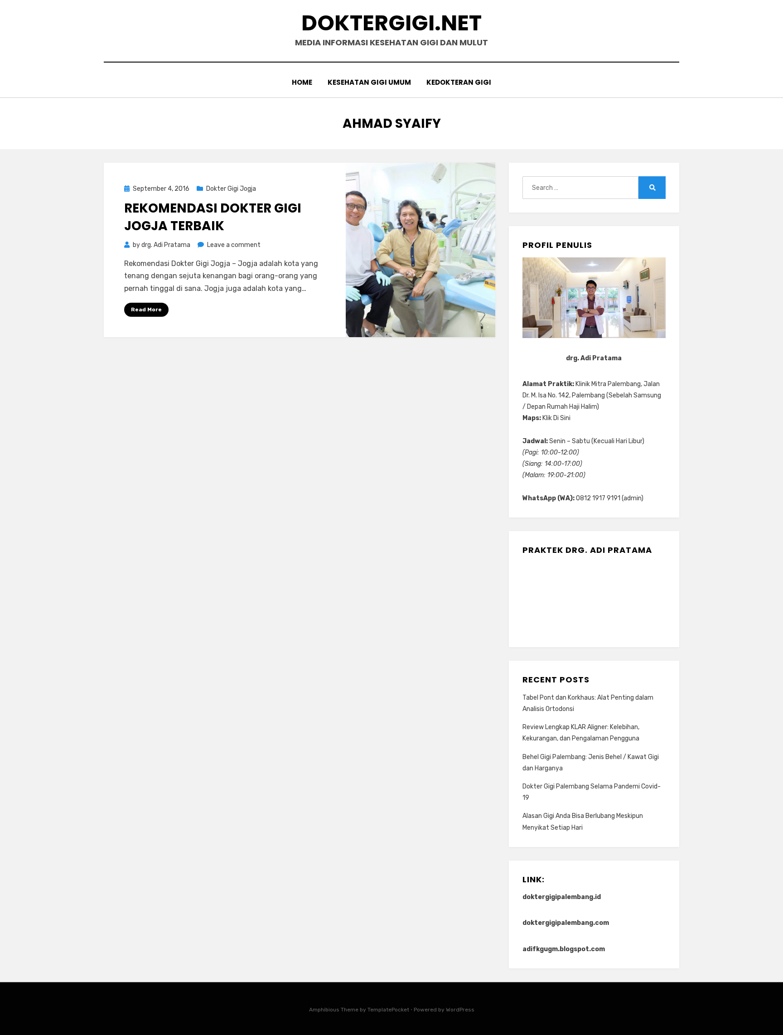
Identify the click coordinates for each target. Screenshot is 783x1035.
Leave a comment (234, 245)
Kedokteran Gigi (458, 82)
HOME (302, 82)
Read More (146, 309)
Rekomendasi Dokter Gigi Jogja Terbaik (212, 217)
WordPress (460, 1009)
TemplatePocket (388, 1009)
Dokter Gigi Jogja (231, 189)
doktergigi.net (391, 23)
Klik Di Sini (556, 418)
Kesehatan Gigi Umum (369, 82)
